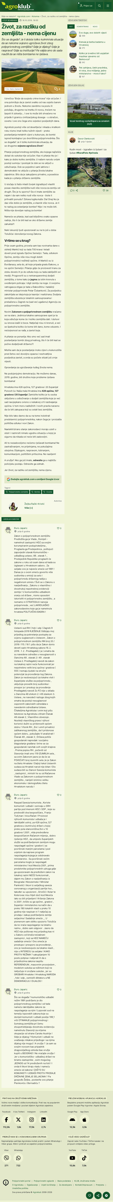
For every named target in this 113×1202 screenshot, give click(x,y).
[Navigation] (108, 5)
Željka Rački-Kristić (34, 503)
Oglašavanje (32, 1185)
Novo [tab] (95, 27)
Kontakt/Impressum (83, 1185)
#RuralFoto (82, 152)
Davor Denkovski (86, 138)
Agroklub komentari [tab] (11, 519)
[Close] (99, 5)
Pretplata (100, 1185)
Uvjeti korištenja (48, 1185)
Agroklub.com (23, 16)
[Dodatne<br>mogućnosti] (106, 1195)
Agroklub (37, 1192)
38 (107, 190)
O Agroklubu (17, 1185)
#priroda (93, 152)
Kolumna (35, 16)
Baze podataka (64, 1181)
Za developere (65, 1185)
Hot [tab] (71, 27)
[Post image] (89, 172)
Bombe (37, 492)
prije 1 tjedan (86, 142)
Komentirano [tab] (83, 27)
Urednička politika (20, 1188)
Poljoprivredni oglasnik (44, 1181)
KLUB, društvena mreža (84, 1181)
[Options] (106, 139)
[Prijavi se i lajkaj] (89, 1195)
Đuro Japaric (20, 528)
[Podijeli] (98, 1195)
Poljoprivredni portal (21, 1181)
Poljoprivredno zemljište (18, 492)
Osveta (49, 492)
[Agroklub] (17, 6)
